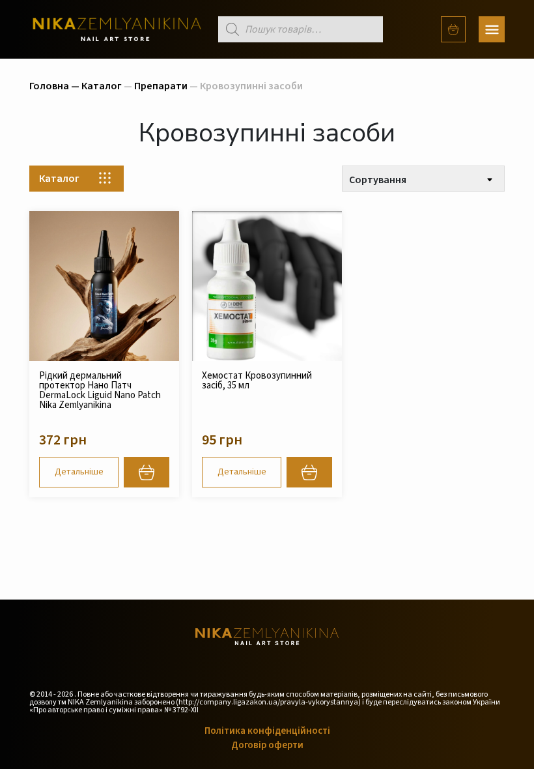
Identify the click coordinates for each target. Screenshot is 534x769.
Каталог (101, 86)
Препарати (161, 86)
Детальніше (79, 471)
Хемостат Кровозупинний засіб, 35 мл (257, 380)
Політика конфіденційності (267, 731)
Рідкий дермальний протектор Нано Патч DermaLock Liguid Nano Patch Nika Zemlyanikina (100, 390)
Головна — (55, 86)
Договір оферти (267, 745)
